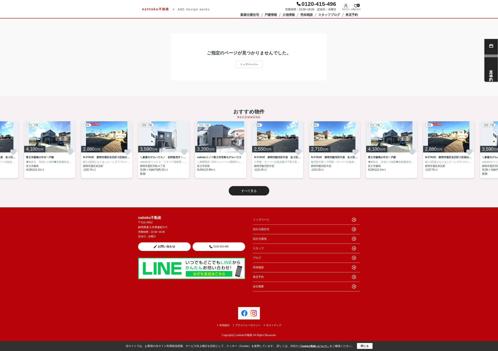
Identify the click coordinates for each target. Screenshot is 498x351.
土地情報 (288, 14)
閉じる (365, 345)
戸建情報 (271, 14)
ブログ (257, 257)
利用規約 (224, 325)
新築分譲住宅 (249, 14)
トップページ (261, 219)
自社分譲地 (260, 238)
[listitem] (163, 149)
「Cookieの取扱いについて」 (314, 346)
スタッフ (258, 248)
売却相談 (306, 14)
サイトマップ (273, 325)
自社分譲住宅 (261, 229)
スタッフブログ (329, 14)
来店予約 (351, 14)
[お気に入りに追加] (13, 152)
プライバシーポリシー (247, 325)
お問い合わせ (166, 246)
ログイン (346, 9)
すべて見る (249, 191)
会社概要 (258, 286)
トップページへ (249, 64)
